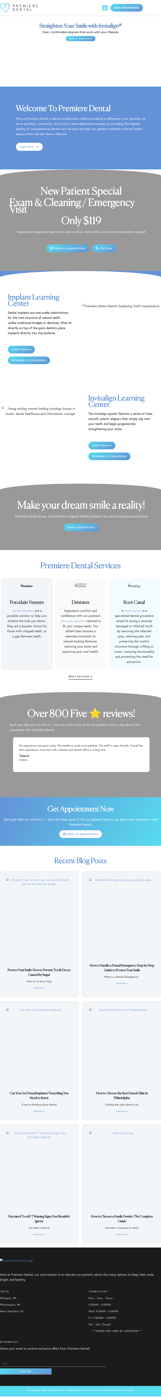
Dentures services (73, 621)
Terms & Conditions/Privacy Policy (110, 1390)
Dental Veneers (23, 611)
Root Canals (132, 611)
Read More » (39, 988)
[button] (104, 7)
